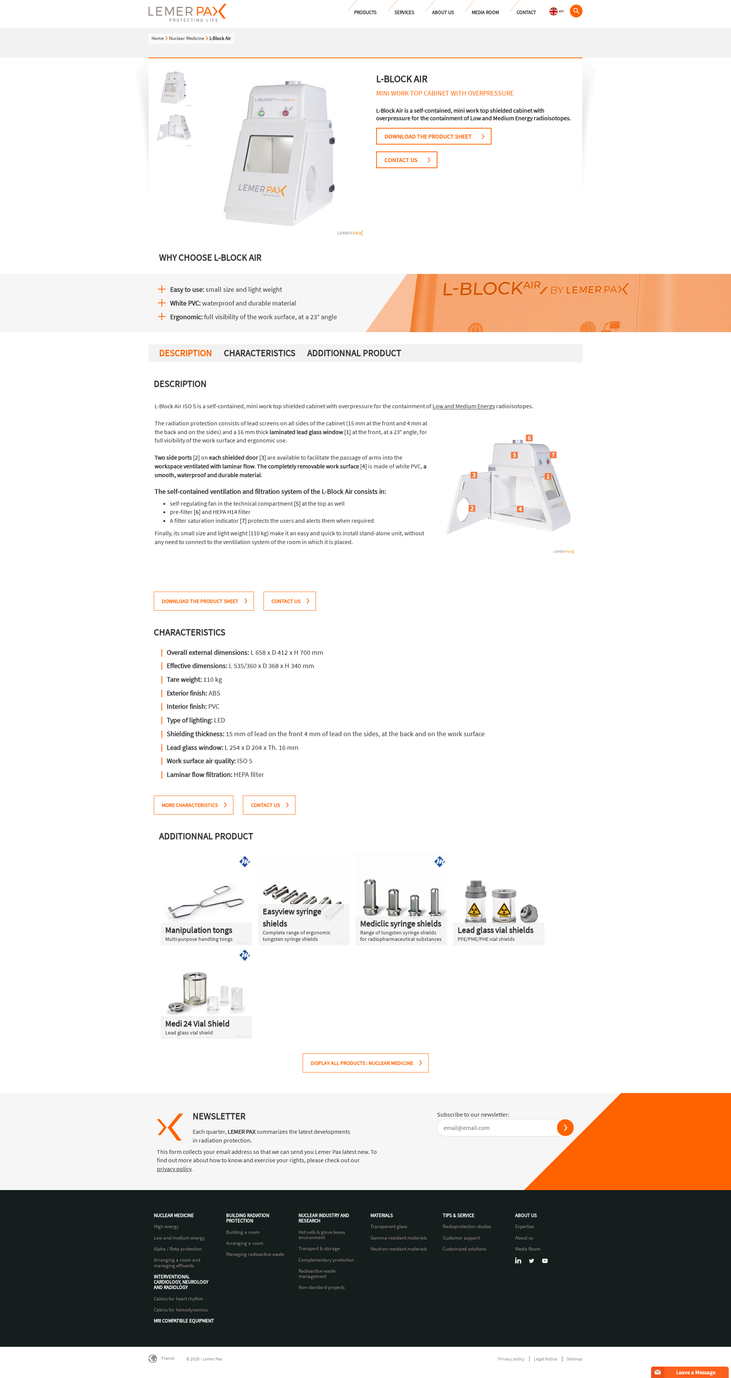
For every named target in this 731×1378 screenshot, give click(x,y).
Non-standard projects (321, 1287)
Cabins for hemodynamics (180, 1310)
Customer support (461, 1238)
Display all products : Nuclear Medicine (362, 1063)
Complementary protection (326, 1260)
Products (365, 12)
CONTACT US (401, 160)
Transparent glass (388, 1226)
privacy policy (174, 1169)
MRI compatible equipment (184, 1321)
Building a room (243, 1232)
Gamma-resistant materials (398, 1238)
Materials (381, 1215)
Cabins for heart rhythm (178, 1299)
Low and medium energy (179, 1238)
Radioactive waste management (316, 1273)
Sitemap (575, 1359)
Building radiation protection (247, 1218)
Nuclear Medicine (186, 38)
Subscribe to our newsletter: (473, 1114)
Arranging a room (244, 1243)
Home (158, 38)
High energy (166, 1226)
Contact (526, 12)
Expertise (524, 1226)
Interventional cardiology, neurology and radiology (181, 1282)
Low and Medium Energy (464, 406)
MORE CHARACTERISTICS (190, 805)
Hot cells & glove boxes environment (321, 1235)
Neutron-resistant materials (398, 1249)
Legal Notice (545, 1359)
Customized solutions (464, 1249)
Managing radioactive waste (255, 1254)
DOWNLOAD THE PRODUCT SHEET (428, 136)
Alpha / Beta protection (178, 1249)
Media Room (485, 12)
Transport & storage (319, 1248)
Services (404, 12)
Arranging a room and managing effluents (177, 1262)
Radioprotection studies (467, 1226)
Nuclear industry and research (323, 1218)
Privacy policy (511, 1359)
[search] (576, 11)
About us (443, 12)
